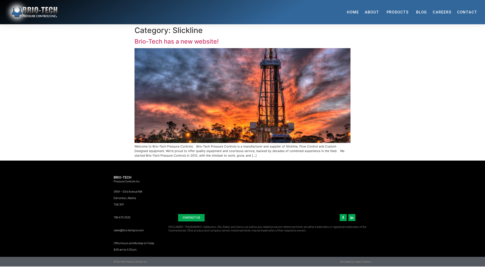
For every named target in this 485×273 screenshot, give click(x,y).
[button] (191, 217)
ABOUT (372, 12)
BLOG (421, 12)
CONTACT (467, 12)
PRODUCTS (398, 12)
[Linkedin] (351, 217)
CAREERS (442, 12)
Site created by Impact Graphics (355, 261)
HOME (353, 12)
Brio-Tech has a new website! (177, 41)
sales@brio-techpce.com (129, 230)
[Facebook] (343, 217)
